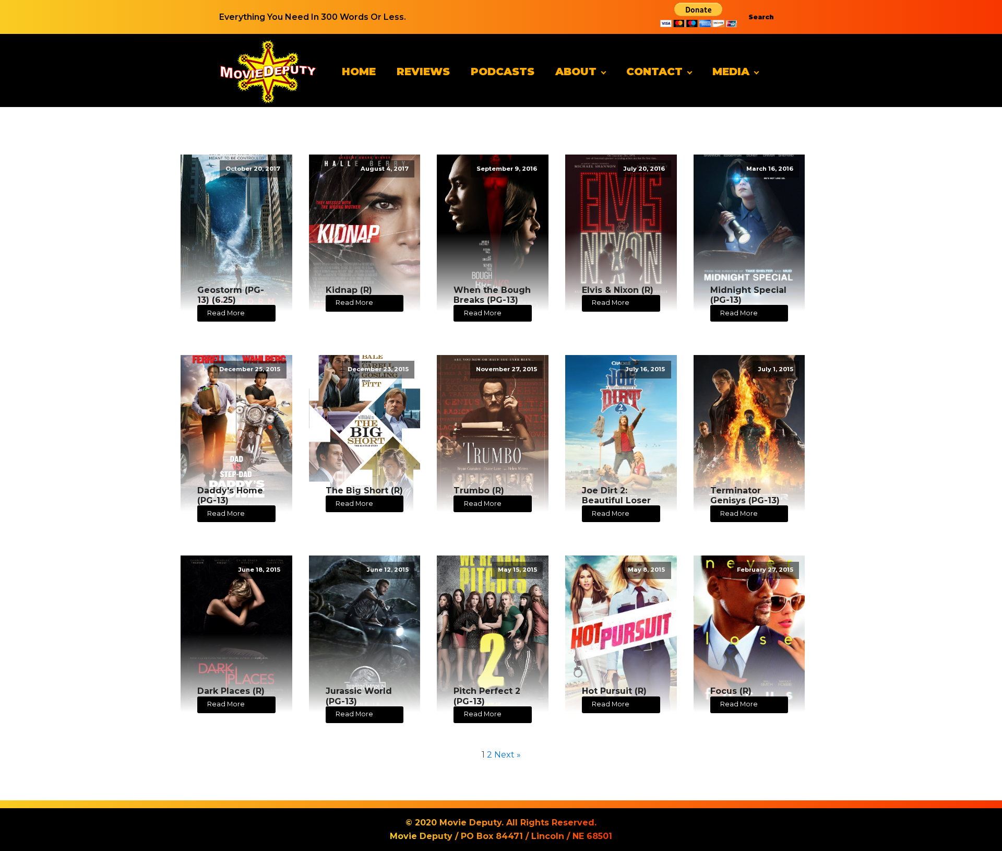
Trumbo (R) (479, 490)
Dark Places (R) (231, 691)
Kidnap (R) (349, 290)
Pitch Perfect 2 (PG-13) (487, 696)
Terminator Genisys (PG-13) (745, 495)
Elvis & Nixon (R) (617, 290)
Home (359, 71)
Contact (654, 71)
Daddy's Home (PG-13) (230, 495)
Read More (226, 313)
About (576, 71)
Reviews (423, 71)
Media (730, 71)
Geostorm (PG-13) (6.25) (230, 295)
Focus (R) (731, 691)
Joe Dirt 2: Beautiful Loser (616, 495)
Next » (507, 755)
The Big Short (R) (364, 490)
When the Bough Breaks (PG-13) (492, 295)
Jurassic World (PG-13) (359, 696)
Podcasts (502, 71)
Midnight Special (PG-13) (748, 295)
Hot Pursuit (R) (614, 691)
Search (761, 17)
